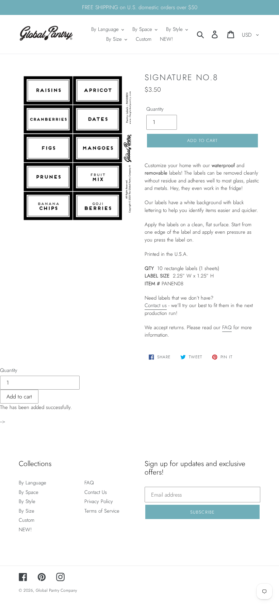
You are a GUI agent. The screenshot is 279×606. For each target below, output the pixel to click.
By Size (26, 511)
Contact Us (95, 492)
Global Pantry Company (56, 590)
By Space (28, 492)
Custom (26, 520)
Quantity (155, 109)
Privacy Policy (98, 501)
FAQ (227, 327)
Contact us (156, 305)
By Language (32, 482)
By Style (27, 501)
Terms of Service (101, 511)
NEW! (25, 529)
